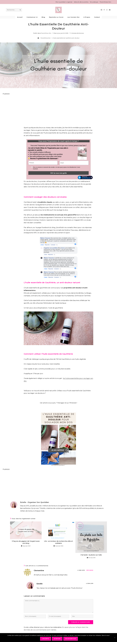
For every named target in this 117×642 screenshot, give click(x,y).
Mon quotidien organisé (64, 2)
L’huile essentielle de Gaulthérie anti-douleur (65, 38)
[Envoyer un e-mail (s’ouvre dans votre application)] (109, 10)
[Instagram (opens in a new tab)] (106, 10)
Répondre (89, 570)
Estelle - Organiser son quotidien (34, 502)
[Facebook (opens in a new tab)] (101, 10)
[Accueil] (38, 38)
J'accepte (45, 638)
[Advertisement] (57, 109)
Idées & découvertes (81, 2)
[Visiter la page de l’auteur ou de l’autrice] (13, 505)
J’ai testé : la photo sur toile (91, 555)
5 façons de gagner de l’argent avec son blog (26, 542)
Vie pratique (94, 2)
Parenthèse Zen (105, 2)
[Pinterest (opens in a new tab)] (104, 10)
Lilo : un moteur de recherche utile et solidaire (58, 542)
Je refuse (57, 638)
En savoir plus (70, 638)
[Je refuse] (115, 637)
